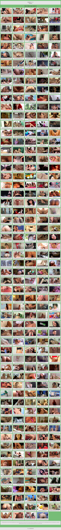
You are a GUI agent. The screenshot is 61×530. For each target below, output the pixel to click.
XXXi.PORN (29, 2)
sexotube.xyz (32, 528)
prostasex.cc (30, 3)
